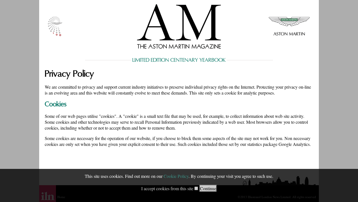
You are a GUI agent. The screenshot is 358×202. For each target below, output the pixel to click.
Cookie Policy (176, 176)
